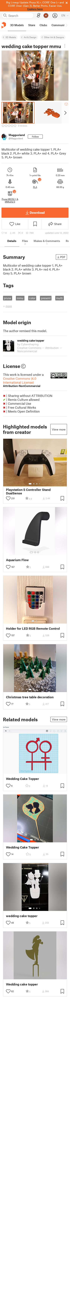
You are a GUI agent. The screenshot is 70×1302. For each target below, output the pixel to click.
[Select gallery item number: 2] (34, 484)
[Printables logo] (3, 25)
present (46, 298)
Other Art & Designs (54, 37)
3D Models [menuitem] (17, 25)
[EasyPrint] (38, 15)
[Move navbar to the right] (66, 25)
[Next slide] (65, 113)
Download (37, 212)
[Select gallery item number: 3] (37, 484)
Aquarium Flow (17, 560)
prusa (7, 298)
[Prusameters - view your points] (45, 15)
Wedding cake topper (22, 984)
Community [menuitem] (59, 25)
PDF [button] (63, 257)
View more (59, 429)
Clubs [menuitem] (43, 25)
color (32, 298)
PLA (35, 187)
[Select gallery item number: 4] (40, 484)
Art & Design (30, 37)
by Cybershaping (28, 344)
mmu (20, 298)
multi (59, 298)
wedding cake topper (22, 916)
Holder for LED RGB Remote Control (33, 628)
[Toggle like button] (8, 498)
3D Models (10, 37)
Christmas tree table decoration (30, 697)
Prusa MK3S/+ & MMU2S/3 (10, 200)
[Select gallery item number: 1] (30, 484)
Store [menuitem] (31, 25)
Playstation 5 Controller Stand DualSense (28, 491)
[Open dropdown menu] (65, 46)
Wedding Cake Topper (22, 778)
